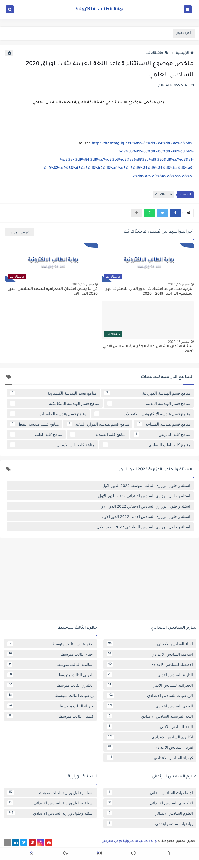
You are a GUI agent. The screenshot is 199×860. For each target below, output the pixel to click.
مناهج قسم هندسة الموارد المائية (99, 424)
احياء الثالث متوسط (51, 654)
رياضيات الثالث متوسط (51, 695)
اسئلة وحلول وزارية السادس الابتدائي (51, 802)
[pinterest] (32, 842)
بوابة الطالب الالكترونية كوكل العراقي (129, 841)
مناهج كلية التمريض (163, 434)
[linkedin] (15, 842)
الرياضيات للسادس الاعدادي (150, 695)
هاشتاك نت (154, 53)
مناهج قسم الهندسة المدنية (149, 403)
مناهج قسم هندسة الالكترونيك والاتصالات (143, 413)
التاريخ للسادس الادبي (150, 674)
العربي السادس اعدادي (150, 705)
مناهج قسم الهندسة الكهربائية (148, 393)
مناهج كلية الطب (37, 434)
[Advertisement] (99, 581)
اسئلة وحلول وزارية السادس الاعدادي (51, 813)
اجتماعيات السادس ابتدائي (151, 792)
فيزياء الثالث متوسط (51, 705)
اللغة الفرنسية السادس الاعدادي (151, 716)
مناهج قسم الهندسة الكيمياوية (54, 393)
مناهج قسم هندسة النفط (35, 424)
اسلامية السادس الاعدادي (150, 654)
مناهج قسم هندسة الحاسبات (49, 413)
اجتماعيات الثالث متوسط (51, 643)
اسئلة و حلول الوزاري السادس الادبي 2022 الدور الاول (146, 516)
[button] (175, 213)
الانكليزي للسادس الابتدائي (150, 802)
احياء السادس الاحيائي (150, 643)
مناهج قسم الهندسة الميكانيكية (55, 403)
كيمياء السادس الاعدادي (150, 757)
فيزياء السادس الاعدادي (150, 747)
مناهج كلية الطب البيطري (147, 444)
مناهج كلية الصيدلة (99, 434)
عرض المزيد (20, 231)
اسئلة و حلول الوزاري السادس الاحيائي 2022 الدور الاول (144, 506)
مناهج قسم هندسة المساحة (164, 424)
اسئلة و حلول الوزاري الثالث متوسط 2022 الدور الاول (146, 485)
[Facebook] (7, 842)
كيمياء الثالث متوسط (51, 716)
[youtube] (48, 842)
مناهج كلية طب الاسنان (53, 444)
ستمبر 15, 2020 (83, 284)
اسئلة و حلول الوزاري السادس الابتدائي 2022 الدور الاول (144, 495)
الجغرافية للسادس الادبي (150, 685)
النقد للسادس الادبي (151, 726)
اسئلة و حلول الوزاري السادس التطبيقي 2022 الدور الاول (143, 526)
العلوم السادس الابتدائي (151, 813)
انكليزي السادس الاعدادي (150, 736)
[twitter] (23, 842)
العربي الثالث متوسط (51, 674)
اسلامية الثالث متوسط (51, 664)
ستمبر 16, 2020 (179, 284)
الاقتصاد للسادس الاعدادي (150, 664)
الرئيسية (182, 53)
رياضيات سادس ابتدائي (151, 823)
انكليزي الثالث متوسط (51, 685)
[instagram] (40, 842)
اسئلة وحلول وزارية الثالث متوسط (51, 792)
